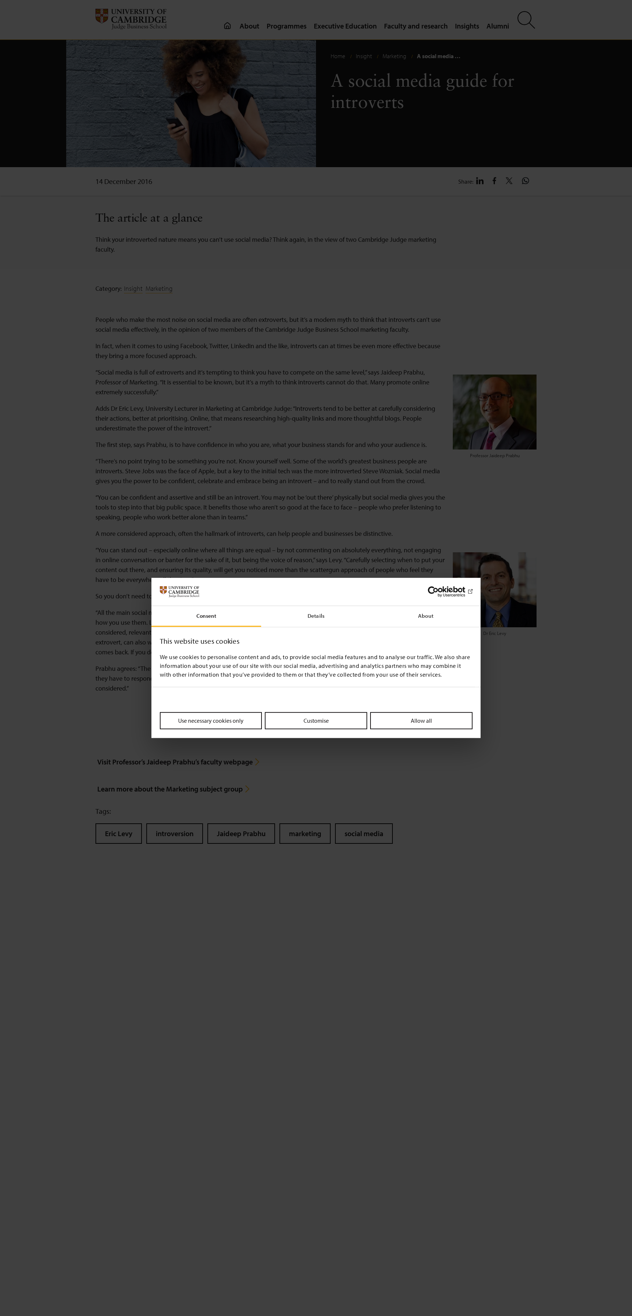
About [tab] (425, 616)
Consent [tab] (206, 616)
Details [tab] (316, 616)
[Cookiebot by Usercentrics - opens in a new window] (441, 591)
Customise (316, 720)
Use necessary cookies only (211, 720)
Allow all (421, 720)
